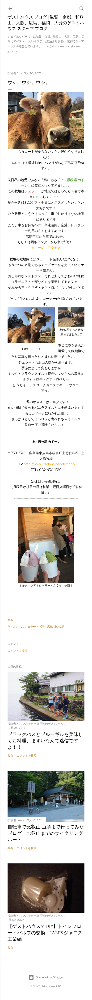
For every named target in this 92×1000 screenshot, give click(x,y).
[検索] (81, 7)
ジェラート (32, 626)
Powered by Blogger (50, 977)
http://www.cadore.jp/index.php (49, 464)
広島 (50, 626)
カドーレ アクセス (46, 248)
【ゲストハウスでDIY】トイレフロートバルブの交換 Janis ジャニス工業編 (45, 932)
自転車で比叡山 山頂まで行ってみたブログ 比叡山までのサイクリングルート (46, 833)
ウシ (20, 626)
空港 (43, 626)
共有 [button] (10, 620)
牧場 (61, 626)
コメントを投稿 (17, 650)
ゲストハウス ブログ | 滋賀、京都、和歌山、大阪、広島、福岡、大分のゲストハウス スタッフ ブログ (46, 22)
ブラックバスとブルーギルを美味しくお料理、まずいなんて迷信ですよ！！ (45, 740)
